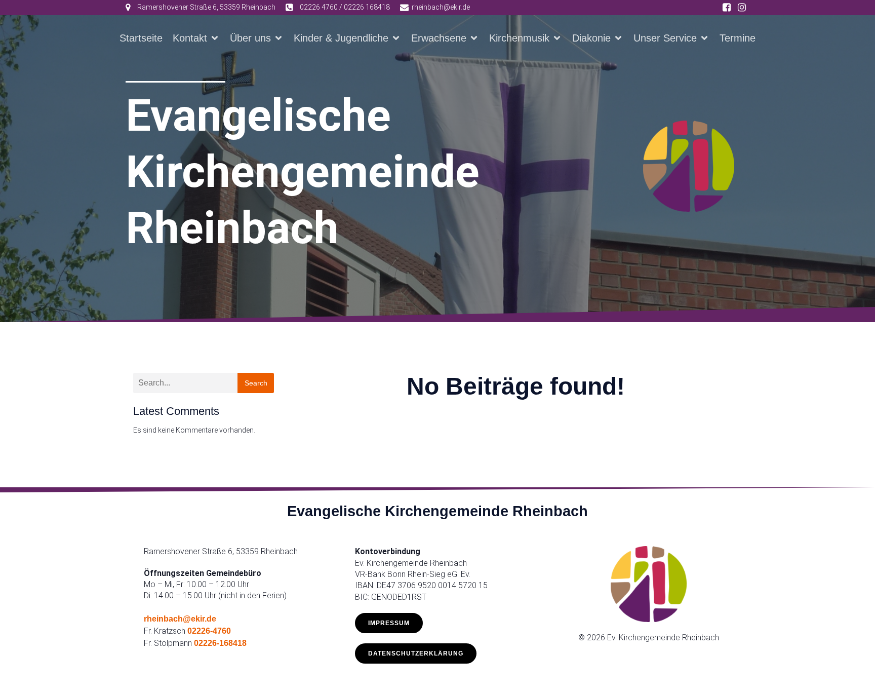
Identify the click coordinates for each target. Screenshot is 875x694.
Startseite (141, 38)
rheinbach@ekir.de (180, 618)
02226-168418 (220, 643)
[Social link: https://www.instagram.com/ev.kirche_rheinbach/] (741, 7)
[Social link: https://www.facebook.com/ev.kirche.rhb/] (726, 7)
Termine (737, 38)
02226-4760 (209, 631)
